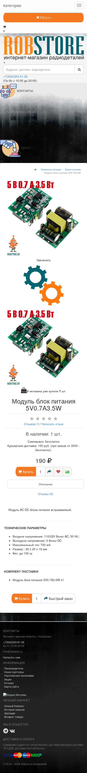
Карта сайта (11, 686)
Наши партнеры (14, 672)
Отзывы (9, 683)
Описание (46, 484)
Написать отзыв (52, 424)
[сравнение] (67, 471)
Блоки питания (73, 169)
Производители (13, 668)
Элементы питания (51, 169)
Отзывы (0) (45, 494)
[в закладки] (58, 471)
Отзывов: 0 (31, 424)
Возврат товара (13, 716)
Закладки (9, 713)
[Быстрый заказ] (49, 471)
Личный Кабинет (14, 706)
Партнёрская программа (19, 675)
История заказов (14, 709)
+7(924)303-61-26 (15, 76)
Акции (7, 679)
